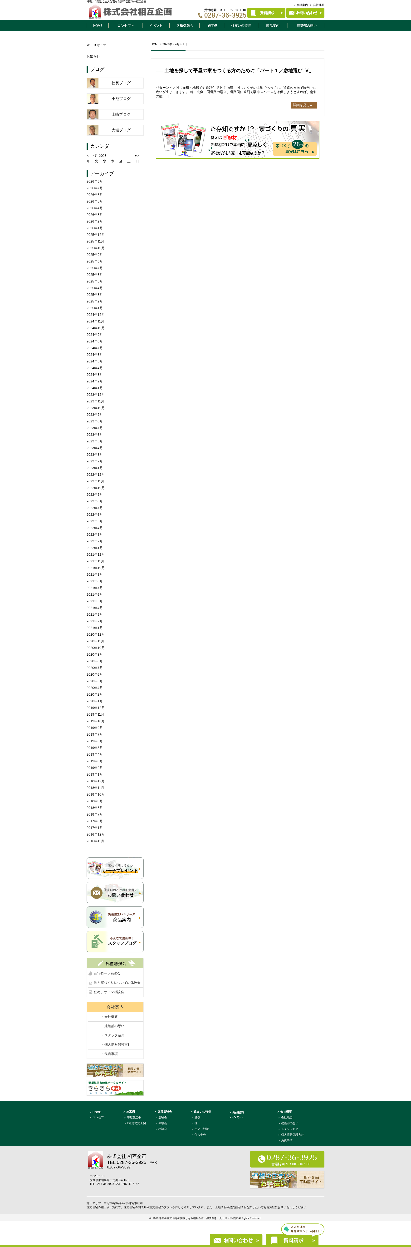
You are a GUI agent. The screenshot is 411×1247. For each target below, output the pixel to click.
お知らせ (93, 56)
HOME (97, 25)
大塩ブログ (121, 130)
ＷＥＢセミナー (98, 45)
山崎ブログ (121, 114)
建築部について (306, 25)
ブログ (97, 69)
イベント (155, 25)
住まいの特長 (241, 25)
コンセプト (125, 25)
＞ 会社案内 (300, 5)
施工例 (212, 25)
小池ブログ (121, 99)
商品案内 (273, 25)
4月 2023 (100, 156)
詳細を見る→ (303, 105)
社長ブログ (121, 83)
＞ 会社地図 (316, 5)
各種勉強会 (184, 25)
